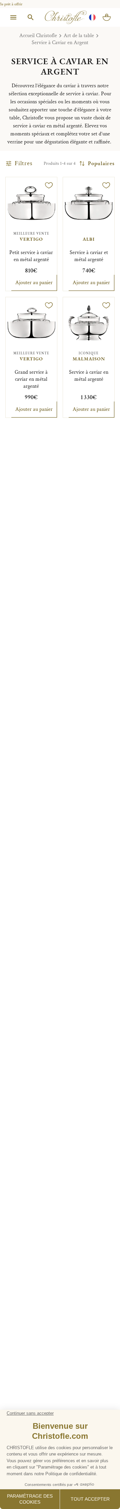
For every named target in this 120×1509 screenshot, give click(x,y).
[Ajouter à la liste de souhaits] (49, 185)
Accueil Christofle (38, 35)
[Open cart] (106, 17)
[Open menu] (13, 17)
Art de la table (79, 35)
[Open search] (30, 17)
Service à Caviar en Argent (60, 42)
